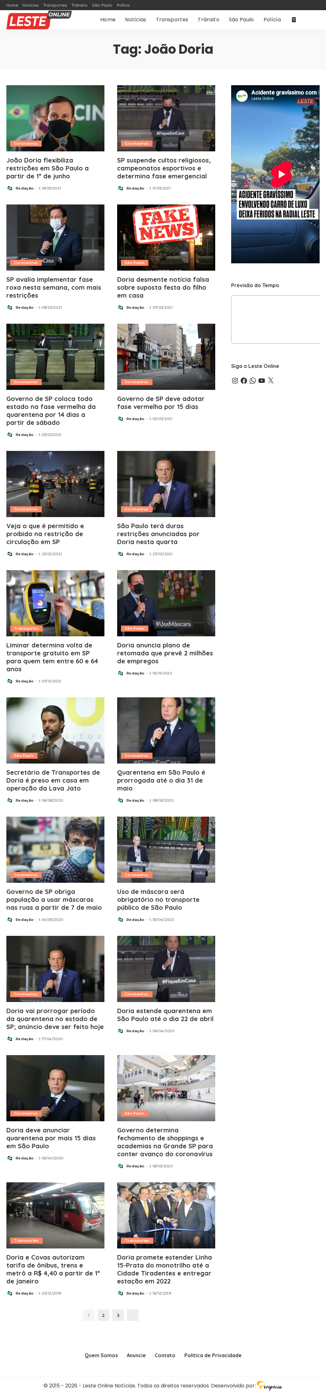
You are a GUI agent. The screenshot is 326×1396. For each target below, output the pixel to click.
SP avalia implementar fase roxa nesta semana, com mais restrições (53, 287)
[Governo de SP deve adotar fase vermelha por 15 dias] (166, 357)
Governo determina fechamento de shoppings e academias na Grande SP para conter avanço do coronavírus (165, 1142)
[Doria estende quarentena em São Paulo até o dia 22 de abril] (166, 969)
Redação (24, 188)
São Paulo (135, 262)
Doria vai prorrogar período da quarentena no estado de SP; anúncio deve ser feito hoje (55, 1019)
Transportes (26, 628)
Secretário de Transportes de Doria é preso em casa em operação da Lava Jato (53, 780)
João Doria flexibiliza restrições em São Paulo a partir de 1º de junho (47, 168)
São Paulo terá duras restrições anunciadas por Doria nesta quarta (158, 534)
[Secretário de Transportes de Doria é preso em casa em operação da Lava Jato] (55, 730)
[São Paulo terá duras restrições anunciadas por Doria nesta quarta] (166, 484)
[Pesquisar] (315, 19)
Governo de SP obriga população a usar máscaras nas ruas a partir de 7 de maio (54, 899)
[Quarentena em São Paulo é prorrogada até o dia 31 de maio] (166, 730)
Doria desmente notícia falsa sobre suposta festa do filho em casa (163, 287)
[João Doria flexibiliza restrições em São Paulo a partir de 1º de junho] (55, 118)
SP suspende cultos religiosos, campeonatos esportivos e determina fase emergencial (164, 168)
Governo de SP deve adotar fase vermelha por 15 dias (161, 403)
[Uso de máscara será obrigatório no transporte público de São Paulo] (166, 850)
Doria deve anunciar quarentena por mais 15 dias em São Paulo (51, 1138)
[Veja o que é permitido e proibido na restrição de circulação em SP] (55, 484)
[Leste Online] (39, 19)
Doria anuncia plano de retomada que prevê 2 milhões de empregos (165, 653)
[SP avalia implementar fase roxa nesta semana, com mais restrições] (55, 237)
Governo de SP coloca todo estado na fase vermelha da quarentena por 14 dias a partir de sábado (51, 410)
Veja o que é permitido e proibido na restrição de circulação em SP (45, 534)
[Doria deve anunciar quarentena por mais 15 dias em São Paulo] (55, 1088)
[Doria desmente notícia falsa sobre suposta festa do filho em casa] (166, 237)
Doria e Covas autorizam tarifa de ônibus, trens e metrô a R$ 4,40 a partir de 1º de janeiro (53, 1269)
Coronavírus (26, 143)
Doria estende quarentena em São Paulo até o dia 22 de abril (165, 1015)
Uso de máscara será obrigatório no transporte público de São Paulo (158, 899)
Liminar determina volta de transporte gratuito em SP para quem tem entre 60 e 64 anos (52, 657)
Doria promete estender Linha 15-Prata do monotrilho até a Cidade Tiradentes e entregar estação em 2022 (164, 1269)
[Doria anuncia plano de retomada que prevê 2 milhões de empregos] (166, 603)
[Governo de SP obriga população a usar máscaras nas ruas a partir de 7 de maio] (55, 850)
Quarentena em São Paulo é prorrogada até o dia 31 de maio (161, 780)
